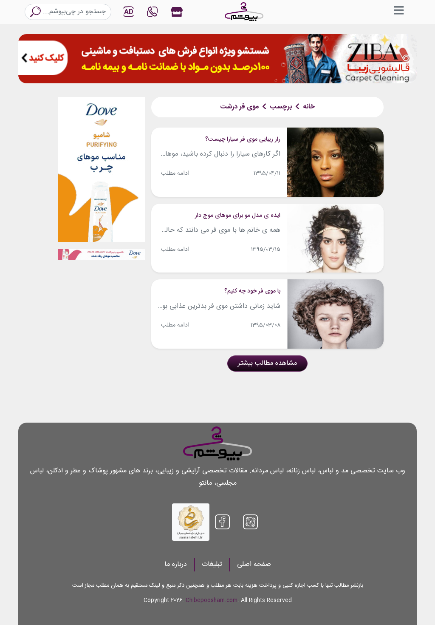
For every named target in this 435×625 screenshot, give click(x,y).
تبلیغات (212, 564)
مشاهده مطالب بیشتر (267, 363)
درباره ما (175, 564)
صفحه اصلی (254, 564)
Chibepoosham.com (211, 600)
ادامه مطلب (175, 173)
